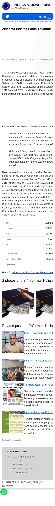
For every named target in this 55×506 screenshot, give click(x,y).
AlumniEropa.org (21, 481)
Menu (42, 16)
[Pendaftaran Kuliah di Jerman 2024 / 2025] (27, 6)
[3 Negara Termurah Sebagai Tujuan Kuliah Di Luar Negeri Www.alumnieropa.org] (18, 302)
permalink (18, 439)
